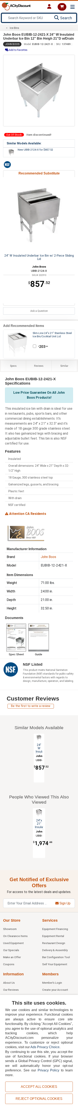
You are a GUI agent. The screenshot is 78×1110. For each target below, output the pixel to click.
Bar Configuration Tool (56, 957)
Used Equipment (13, 943)
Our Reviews (11, 989)
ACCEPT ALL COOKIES (39, 1086)
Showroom (10, 929)
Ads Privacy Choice (44, 1047)
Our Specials (11, 950)
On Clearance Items (15, 936)
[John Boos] (26, 533)
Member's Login (52, 982)
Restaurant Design (53, 943)
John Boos (12, 44)
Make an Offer (12, 957)
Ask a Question (39, 310)
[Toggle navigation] (72, 7)
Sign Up (65, 903)
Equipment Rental (53, 936)
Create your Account (55, 989)
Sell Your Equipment (54, 964)
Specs (13, 365)
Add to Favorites (17, 50)
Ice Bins (14, 27)
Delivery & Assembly (55, 950)
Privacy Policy (48, 1070)
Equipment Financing (55, 929)
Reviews (38, 365)
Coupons (8, 964)
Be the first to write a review (30, 706)
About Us (9, 982)
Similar (64, 365)
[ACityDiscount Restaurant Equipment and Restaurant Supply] (16, 6)
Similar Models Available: (24, 143)
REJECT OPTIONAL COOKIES (39, 1098)
